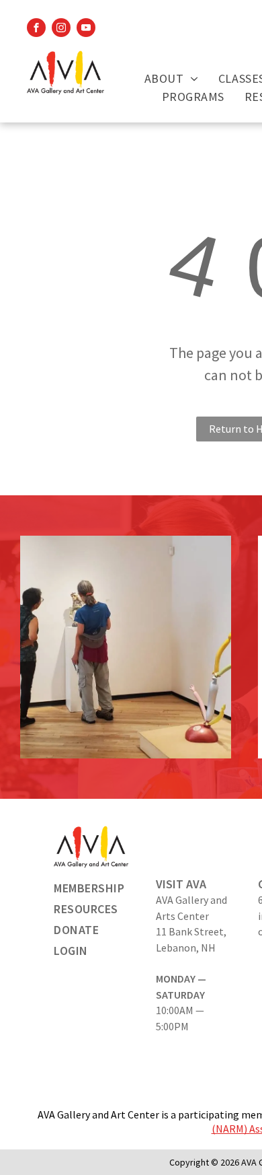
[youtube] (86, 29)
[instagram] (61, 29)
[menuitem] (171, 78)
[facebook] (36, 29)
